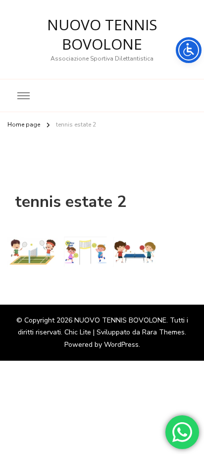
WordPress (121, 344)
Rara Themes (163, 332)
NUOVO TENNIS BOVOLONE (102, 34)
